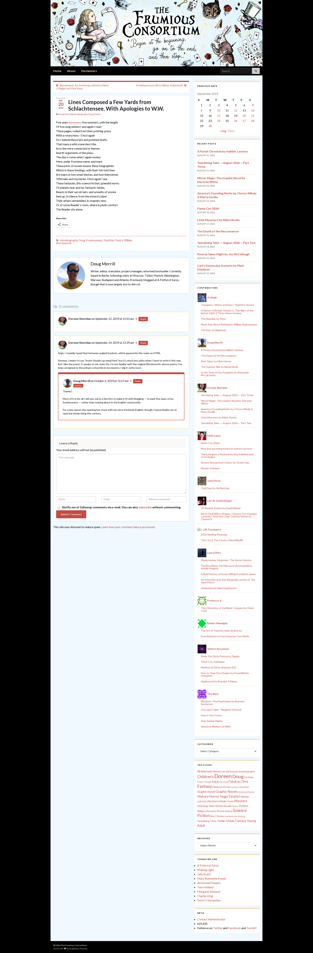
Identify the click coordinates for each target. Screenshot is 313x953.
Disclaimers (89, 71)
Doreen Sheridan (79, 318)
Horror (214, 796)
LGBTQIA (201, 801)
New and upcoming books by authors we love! (227, 448)
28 (252, 120)
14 (252, 110)
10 (218, 110)
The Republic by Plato (213, 318)
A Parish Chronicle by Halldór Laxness (222, 151)
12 (235, 110)
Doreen (223, 776)
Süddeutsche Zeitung (234, 816)
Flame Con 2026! (208, 208)
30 (210, 126)
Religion (201, 811)
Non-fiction (216, 805)
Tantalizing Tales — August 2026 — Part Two (226, 242)
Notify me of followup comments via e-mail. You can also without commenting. (121, 507)
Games (235, 787)
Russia (220, 811)
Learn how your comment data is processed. (128, 527)
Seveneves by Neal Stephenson (219, 588)
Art (223, 771)
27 (244, 120)
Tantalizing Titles (206, 820)
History (202, 796)
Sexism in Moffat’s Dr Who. (216, 726)
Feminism (217, 786)
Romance (211, 811)
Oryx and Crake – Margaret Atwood (221, 709)
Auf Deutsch (232, 771)
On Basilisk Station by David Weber (221, 508)
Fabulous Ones (238, 781)
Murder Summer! (210, 468)
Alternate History (211, 771)
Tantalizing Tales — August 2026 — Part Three (227, 395)
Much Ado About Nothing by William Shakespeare (229, 324)
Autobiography (80, 114)
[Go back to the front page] (156, 33)
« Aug (223, 131)
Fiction (227, 786)
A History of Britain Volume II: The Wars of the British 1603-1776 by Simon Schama (227, 312)
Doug (90, 114)
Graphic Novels (226, 791)
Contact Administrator (211, 919)
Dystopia (248, 777)
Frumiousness (94, 240)
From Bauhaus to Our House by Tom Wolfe (225, 636)
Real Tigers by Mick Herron (216, 361)
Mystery (240, 801)
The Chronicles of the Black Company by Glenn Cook (227, 609)
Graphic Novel (206, 791)
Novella (228, 806)
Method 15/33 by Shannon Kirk (218, 667)
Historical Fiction (246, 792)
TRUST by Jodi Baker (213, 661)
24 (218, 120)
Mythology (202, 806)
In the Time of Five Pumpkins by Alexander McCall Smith (225, 374)
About (71, 71)
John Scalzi (204, 874)
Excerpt (224, 782)
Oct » (231, 131)
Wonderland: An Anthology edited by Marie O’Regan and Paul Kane (82, 87)
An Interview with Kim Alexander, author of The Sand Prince (228, 581)
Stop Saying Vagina (211, 720)
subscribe (145, 507)
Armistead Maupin (208, 882)
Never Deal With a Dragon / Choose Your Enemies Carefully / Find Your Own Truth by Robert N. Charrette (229, 516)
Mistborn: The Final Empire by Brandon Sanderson (223, 703)
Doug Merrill (65, 114)
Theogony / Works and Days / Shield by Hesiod (227, 304)
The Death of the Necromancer (218, 231)
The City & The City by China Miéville (222, 540)
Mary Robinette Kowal (211, 878)
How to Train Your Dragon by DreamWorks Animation (225, 674)
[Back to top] (304, 944)
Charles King (205, 896)
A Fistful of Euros (208, 865)
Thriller (221, 820)
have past (75, 122)
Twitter (217, 928)
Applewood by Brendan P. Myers (219, 681)
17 (218, 115)
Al (198, 771)
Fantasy (204, 786)
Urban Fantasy (236, 821)
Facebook (234, 928)
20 (244, 115)
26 (235, 120)
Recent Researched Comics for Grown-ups (225, 462)
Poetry (97, 114)
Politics (243, 805)
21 (252, 115)
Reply (143, 319)
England (216, 781)
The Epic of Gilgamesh (213, 330)
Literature (212, 801)
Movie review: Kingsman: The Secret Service (226, 560)
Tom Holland (205, 887)
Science (229, 811)
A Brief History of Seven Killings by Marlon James (228, 574)
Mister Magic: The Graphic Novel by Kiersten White (226, 402)
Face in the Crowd (211, 715)
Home (57, 71)
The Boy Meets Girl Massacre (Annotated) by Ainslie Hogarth (226, 567)
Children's (205, 776)
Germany (244, 787)
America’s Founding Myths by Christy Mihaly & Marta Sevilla (227, 410)
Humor (245, 796)
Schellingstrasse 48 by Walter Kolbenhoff (159, 85)
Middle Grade (226, 801)
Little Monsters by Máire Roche (218, 220)
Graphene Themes (78, 948)
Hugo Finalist (230, 796)
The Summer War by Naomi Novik (219, 366)
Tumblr (251, 928)
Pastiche (109, 240)
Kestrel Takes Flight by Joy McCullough (223, 254)
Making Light (205, 869)
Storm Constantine (208, 900)
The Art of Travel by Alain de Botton (221, 630)
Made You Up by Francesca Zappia (220, 656)
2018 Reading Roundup (214, 534)
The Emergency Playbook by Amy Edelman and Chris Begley (227, 455)
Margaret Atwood (208, 891)
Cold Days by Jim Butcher (215, 488)
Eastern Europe (204, 782)
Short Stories (217, 816)
